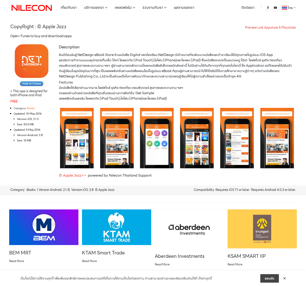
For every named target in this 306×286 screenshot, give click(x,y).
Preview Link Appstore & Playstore (270, 27)
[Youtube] (275, 7)
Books (31, 108)
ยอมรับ (269, 278)
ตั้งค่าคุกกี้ (205, 278)
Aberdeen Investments (180, 256)
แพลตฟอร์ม (123, 7)
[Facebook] (268, 7)
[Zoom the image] (31, 82)
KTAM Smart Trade (103, 252)
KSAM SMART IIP (247, 256)
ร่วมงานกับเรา (152, 7)
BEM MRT (20, 252)
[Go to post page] (43, 227)
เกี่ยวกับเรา (69, 7)
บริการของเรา (94, 7)
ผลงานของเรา (184, 7)
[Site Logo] (31, 7)
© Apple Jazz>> (73, 175)
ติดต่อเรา (247, 7)
